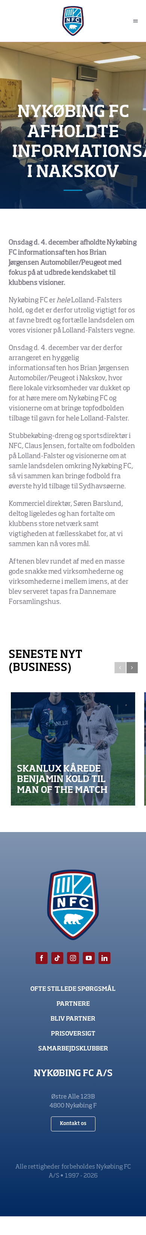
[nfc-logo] (73, 9)
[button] (120, 667)
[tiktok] (57, 958)
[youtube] (89, 958)
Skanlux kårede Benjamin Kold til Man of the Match (62, 780)
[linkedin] (104, 958)
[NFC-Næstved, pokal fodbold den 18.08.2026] (73, 749)
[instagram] (73, 958)
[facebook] (42, 958)
